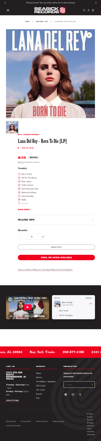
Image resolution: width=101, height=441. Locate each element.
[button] (8, 10)
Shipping (21, 162)
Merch (39, 377)
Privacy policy (26, 421)
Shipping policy (58, 421)
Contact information (13, 426)
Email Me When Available (56, 257)
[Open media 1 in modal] (89, 35)
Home (27, 21)
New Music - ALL (42, 21)
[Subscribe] (92, 384)
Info (38, 398)
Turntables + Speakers (46, 381)
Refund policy (11, 421)
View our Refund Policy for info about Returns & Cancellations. (45, 269)
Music (38, 373)
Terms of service (42, 421)
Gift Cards (40, 385)
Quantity (22, 230)
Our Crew (40, 389)
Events (39, 394)
